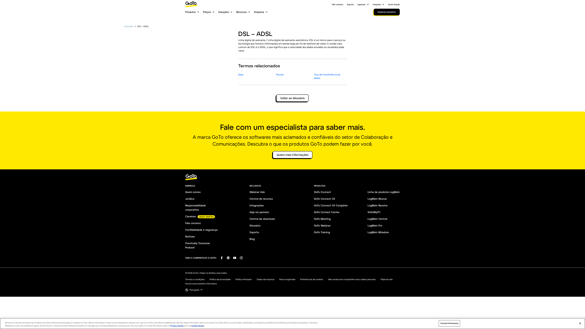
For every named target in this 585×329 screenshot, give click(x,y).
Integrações (257, 205)
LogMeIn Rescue (377, 198)
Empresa (259, 12)
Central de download (262, 218)
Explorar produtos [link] (387, 12)
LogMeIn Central (377, 218)
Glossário (128, 26)
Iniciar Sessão (394, 4)
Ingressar (361, 4)
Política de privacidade (220, 279)
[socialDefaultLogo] (222, 258)
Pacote (280, 74)
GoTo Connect (322, 192)
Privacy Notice (177, 326)
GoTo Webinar (322, 225)
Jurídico (189, 198)
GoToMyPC (374, 212)
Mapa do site (387, 279)
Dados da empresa (265, 279)
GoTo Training (322, 232)
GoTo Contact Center (327, 212)
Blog (252, 238)
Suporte (350, 4)
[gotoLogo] (191, 4)
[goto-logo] (292, 177)
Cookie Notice (197, 326)
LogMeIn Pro (375, 225)
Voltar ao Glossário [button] (292, 98)
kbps (240, 74)
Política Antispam (244, 279)
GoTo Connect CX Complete (331, 205)
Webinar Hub (257, 192)
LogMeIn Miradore (378, 232)
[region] (292, 323)
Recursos (241, 12)
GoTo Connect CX (324, 198)
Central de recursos (261, 198)
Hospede (377, 4)
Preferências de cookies (311, 279)
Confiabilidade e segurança (201, 229)
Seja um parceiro (259, 212)
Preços (207, 12)
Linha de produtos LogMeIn (384, 192)
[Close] (580, 323)
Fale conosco (337, 4)
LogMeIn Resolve (378, 205)
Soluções (223, 12)
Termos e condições (195, 279)
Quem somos (193, 192)
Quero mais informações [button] (292, 154)
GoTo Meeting (322, 218)
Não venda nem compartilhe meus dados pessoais (352, 279)
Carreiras (190, 216)
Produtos (190, 12)
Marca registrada (287, 279)
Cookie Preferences (449, 323)
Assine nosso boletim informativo (201, 283)
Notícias (190, 236)
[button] (194, 290)
